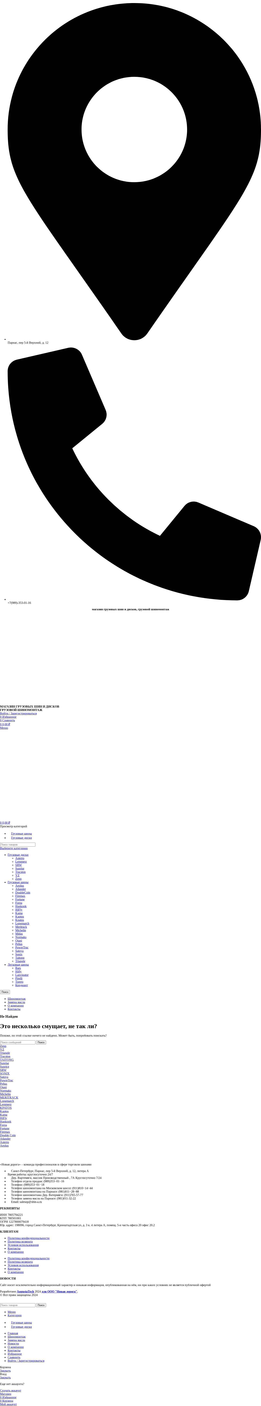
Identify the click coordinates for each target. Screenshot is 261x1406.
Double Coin (8, 1135)
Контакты (14, 1248)
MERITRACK (9, 1097)
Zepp (18, 878)
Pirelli (18, 978)
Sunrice (4, 1066)
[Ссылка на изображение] (21, 1158)
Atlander (20, 889)
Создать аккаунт (10, 1390)
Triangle (20, 961)
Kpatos (19, 920)
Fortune (20, 899)
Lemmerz (21, 861)
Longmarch (22, 923)
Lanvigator (21, 974)
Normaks (20, 937)
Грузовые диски (18, 854)
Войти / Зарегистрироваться (26, 1360)
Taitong (19, 957)
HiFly (18, 909)
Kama (19, 913)
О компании (16, 1251)
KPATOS (6, 1107)
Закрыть (5, 1370)
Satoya (19, 950)
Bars (18, 968)
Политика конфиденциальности (28, 1238)
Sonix (18, 954)
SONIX (5, 1073)
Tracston (20, 872)
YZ (17, 875)
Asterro (19, 858)
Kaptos (19, 916)
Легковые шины (18, 964)
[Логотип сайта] (24, 703)
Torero (19, 981)
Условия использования (23, 1245)
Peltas (18, 944)
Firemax (20, 896)
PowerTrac (21, 947)
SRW (18, 865)
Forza (18, 902)
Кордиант (21, 985)
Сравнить (14, 1357)
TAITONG (7, 1059)
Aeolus (19, 885)
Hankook (21, 906)
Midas (19, 933)
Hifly (18, 971)
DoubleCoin (22, 892)
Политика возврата (20, 1241)
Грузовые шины (18, 882)
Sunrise (19, 868)
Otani (18, 940)
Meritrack (21, 926)
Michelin (20, 930)
